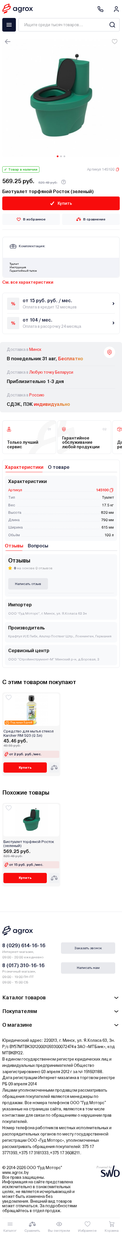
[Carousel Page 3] (64, 156)
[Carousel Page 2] (61, 156)
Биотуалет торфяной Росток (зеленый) (28, 844)
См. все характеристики (27, 282)
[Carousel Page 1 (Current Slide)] (57, 156)
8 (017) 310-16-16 (23, 965)
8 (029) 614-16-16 (23, 945)
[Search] (112, 25)
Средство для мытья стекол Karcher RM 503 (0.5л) (28, 733)
